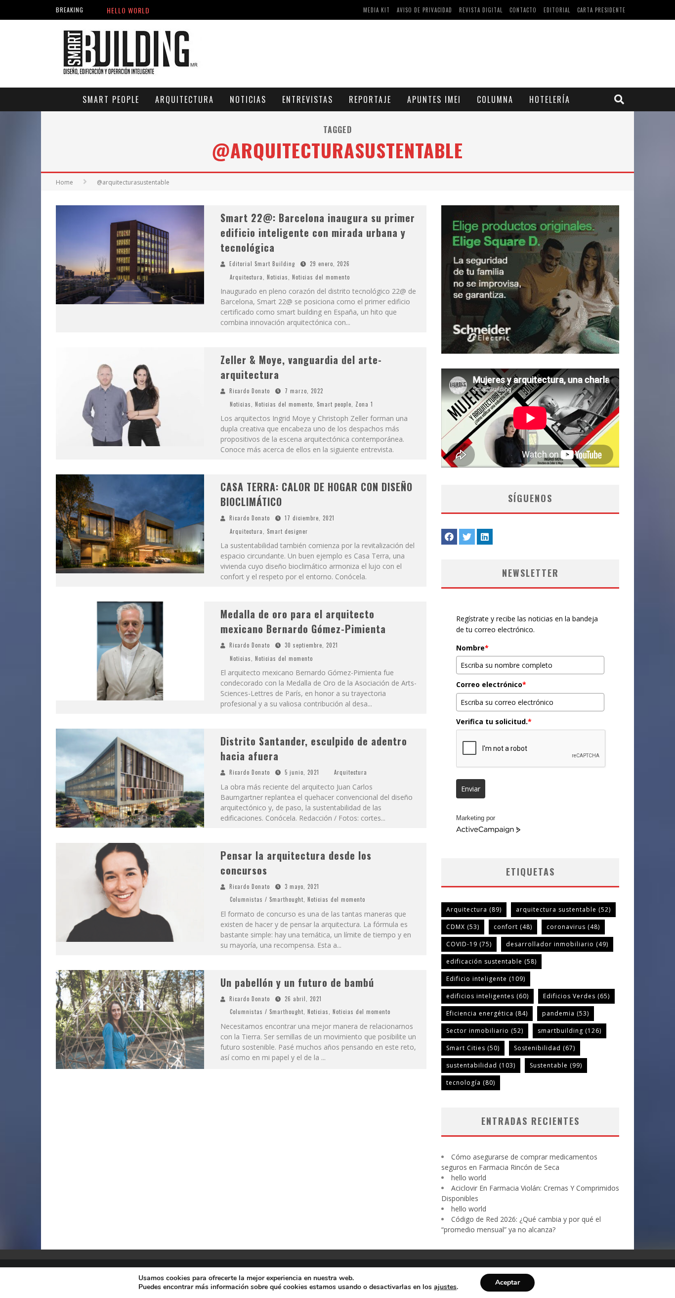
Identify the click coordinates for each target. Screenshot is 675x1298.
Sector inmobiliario (484, 1030)
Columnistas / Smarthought (266, 899)
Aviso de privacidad (424, 10)
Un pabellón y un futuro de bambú (297, 982)
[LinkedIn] (485, 537)
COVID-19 (469, 944)
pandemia (565, 1013)
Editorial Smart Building (262, 264)
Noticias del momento (321, 277)
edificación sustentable (491, 961)
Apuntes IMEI (434, 99)
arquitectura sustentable (563, 909)
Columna (495, 99)
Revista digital (481, 10)
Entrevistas (307, 99)
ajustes (445, 1287)
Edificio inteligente (485, 978)
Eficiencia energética (487, 1013)
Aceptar (507, 1282)
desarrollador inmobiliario (557, 944)
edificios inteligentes (487, 996)
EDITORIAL (557, 10)
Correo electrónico (491, 684)
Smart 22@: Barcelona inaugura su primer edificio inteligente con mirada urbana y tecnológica (317, 232)
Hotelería (549, 99)
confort (513, 927)
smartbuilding (569, 1030)
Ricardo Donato (249, 391)
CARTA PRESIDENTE (601, 10)
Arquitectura (184, 99)
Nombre (472, 647)
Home (64, 182)
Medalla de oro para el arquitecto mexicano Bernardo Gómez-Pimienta (303, 621)
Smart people (111, 99)
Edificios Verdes (576, 996)
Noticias (248, 99)
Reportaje (370, 99)
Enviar (470, 788)
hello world (128, 10)
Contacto (523, 10)
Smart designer (287, 531)
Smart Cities (473, 1048)
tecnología (470, 1082)
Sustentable (556, 1065)
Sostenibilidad (544, 1048)
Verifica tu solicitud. (494, 721)
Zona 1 (364, 404)
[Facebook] (449, 537)
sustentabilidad (480, 1065)
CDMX (462, 927)
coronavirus (573, 927)
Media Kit (376, 10)
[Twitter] (467, 537)
